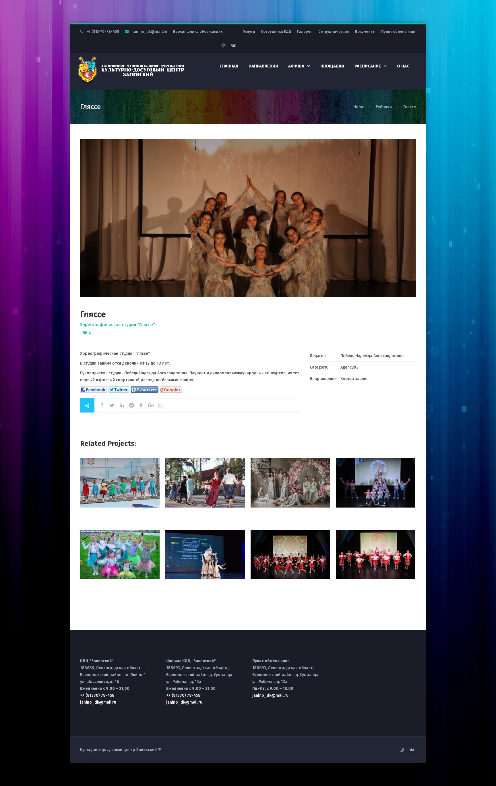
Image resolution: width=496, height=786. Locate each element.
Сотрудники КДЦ (276, 31)
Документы (365, 31)
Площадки (332, 66)
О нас (403, 66)
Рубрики (384, 106)
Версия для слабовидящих (198, 31)
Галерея (305, 31)
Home (359, 106)
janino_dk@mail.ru (150, 31)
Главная (229, 66)
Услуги (249, 31)
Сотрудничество (333, 31)
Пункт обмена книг (398, 31)
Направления (263, 66)
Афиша (296, 66)
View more (120, 483)
